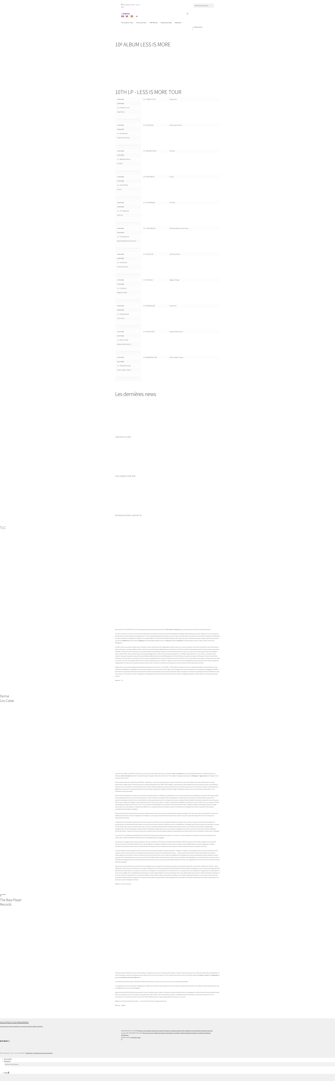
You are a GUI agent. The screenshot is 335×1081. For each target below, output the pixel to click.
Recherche (7, 1061)
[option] (127, 16)
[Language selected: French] (130, 16)
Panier (6, 1072)
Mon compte (8, 1059)
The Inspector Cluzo (127, 22)
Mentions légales (160, 1033)
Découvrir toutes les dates (167, 384)
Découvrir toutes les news (167, 519)
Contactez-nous (136, 1037)
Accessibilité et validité (172, 1033)
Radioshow (178, 22)
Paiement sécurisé (207, 1031)
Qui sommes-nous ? (148, 1033)
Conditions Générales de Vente (188, 1033)
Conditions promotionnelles (192, 1031)
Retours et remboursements (173, 1031)
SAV (183, 1031)
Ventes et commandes (144, 1031)
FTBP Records (153, 22)
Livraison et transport (157, 1031)
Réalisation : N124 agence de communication (39, 1053)
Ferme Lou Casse (141, 22)
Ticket (198, 99)
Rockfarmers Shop (166, 22)
